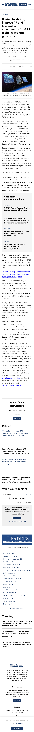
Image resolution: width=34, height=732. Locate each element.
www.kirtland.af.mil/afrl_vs (12, 385)
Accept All (17, 728)
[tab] (7, 494)
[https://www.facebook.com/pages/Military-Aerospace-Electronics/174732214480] (14, 715)
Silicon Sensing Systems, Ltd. (13, 595)
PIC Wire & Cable (8, 593)
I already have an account (17, 521)
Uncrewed (5, 14)
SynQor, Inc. (7, 598)
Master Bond (7, 584)
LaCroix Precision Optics (11, 579)
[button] (3, 4)
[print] (31, 66)
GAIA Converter (8, 573)
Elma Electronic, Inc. (9, 567)
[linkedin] (14, 66)
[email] (23, 66)
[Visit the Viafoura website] (27, 502)
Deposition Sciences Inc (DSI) (13, 559)
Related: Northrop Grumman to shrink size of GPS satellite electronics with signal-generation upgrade (16, 274)
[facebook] (11, 66)
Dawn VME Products (10, 556)
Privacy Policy (19, 723)
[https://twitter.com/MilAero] (19, 715)
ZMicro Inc (6, 604)
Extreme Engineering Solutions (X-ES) (15, 570)
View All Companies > (17, 608)
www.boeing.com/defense (11, 378)
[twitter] (17, 66)
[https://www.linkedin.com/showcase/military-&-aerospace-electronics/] (17, 715)
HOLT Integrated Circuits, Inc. (12, 576)
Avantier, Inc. (7, 553)
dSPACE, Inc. (7, 562)
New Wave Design (9, 590)
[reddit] (20, 66)
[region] (17, 499)
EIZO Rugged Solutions (10, 565)
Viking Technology (9, 601)
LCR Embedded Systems (11, 581)
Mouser (5, 587)
